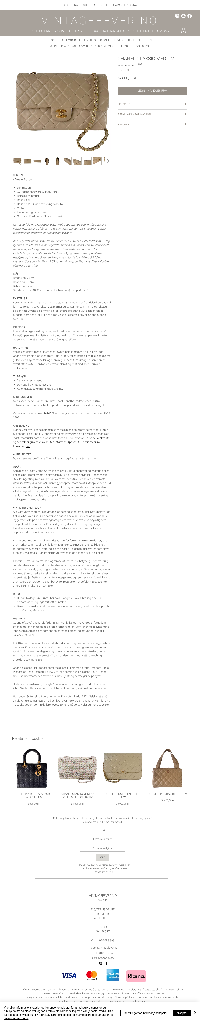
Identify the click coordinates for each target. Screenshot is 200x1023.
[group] (100, 777)
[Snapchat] (183, 16)
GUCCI (130, 40)
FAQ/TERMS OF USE (102, 910)
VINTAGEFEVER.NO (103, 895)
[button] (183, 30)
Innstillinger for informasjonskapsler (145, 1013)
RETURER (103, 914)
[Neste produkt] (193, 768)
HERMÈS (118, 40)
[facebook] (190, 16)
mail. (111, 872)
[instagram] (177, 16)
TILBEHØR (122, 46)
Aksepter (181, 1013)
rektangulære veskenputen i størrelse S (45, 442)
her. (28, 446)
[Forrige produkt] (6, 768)
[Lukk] (195, 1013)
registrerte (99, 1001)
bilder (87, 1001)
